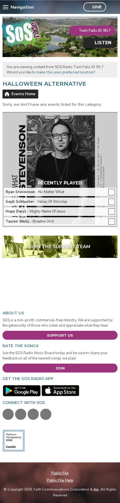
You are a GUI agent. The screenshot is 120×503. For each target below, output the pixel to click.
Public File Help (60, 480)
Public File (60, 473)
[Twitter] (20, 414)
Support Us (60, 335)
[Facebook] (8, 414)
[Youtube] (33, 414)
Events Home (23, 94)
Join (60, 368)
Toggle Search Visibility (112, 7)
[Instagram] (45, 414)
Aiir (96, 489)
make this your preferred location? (65, 72)
